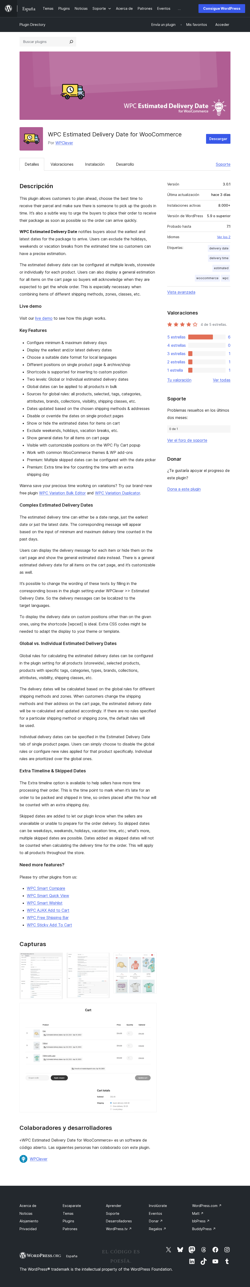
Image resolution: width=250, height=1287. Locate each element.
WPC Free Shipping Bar (48, 917)
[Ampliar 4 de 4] (150, 1009)
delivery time (219, 258)
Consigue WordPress (221, 8)
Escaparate (72, 1206)
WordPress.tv (119, 1229)
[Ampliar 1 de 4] (56, 959)
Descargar (218, 139)
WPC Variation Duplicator (117, 492)
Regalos (157, 1229)
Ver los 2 (223, 237)
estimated (221, 268)
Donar (156, 1221)
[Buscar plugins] (71, 42)
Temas (68, 1213)
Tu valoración (179, 380)
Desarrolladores (119, 1221)
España (71, 1256)
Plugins (68, 1221)
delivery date (219, 248)
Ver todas (221, 380)
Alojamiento (29, 1221)
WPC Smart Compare (46, 888)
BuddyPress (204, 1229)
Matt (198, 1213)
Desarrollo (125, 164)
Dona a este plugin (184, 489)
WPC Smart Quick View (48, 895)
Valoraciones (62, 164)
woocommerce (207, 278)
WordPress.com (207, 1206)
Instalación (94, 164)
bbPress (201, 1221)
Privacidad (28, 1229)
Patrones (70, 1229)
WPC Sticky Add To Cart (49, 924)
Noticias (26, 1213)
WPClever (64, 142)
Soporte (223, 164)
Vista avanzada (181, 292)
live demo (43, 318)
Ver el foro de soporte (187, 440)
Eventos (155, 1213)
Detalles (32, 164)
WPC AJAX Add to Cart (48, 910)
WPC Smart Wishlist (44, 902)
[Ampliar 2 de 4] (103, 959)
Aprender (113, 1206)
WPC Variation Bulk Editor (62, 492)
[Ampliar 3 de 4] (150, 959)
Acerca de (28, 1206)
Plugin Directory (32, 24)
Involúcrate (158, 1206)
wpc (225, 278)
